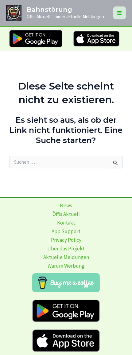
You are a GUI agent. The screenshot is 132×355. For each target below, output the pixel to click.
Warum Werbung (66, 265)
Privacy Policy (66, 240)
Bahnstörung (49, 9)
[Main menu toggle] (119, 12)
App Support (66, 231)
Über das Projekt (66, 248)
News (66, 205)
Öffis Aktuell (66, 214)
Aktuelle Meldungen (66, 257)
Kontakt (66, 222)
